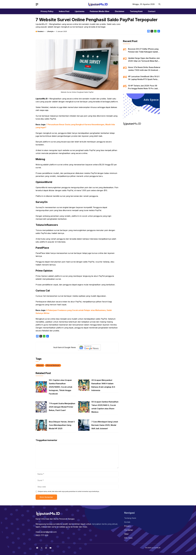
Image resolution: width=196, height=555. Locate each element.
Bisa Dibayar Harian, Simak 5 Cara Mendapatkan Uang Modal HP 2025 (62, 425)
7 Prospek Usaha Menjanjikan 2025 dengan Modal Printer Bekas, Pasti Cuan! (62, 406)
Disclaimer (119, 11)
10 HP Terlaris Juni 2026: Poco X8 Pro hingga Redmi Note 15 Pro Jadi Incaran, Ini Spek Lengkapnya (143, 88)
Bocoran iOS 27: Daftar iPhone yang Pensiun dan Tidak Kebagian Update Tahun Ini (143, 52)
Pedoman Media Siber (99, 11)
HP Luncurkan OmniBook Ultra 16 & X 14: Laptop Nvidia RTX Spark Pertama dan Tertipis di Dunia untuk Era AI (144, 79)
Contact (151, 11)
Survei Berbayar (53, 365)
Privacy (127, 526)
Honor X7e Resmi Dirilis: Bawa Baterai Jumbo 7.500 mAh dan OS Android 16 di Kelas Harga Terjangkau (144, 70)
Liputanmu (79, 11)
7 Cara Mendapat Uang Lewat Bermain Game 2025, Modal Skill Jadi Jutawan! (104, 425)
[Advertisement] (141, 141)
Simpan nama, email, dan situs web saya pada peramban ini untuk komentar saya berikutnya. (68, 491)
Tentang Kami (136, 11)
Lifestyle (50, 31)
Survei (40, 365)
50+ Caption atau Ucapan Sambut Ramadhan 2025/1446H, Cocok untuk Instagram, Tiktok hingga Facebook (60, 387)
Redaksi (41, 31)
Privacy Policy (47, 11)
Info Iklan (128, 538)
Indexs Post (64, 11)
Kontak (127, 522)
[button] (159, 4)
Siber (126, 534)
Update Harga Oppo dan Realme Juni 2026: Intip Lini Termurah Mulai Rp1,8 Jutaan (144, 61)
